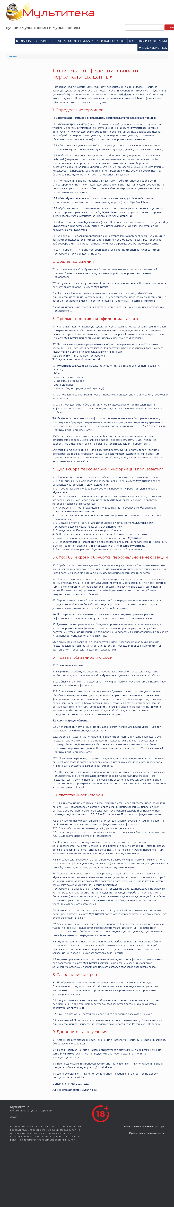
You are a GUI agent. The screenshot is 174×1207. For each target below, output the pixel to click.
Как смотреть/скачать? (80, 41)
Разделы (45, 41)
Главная (26, 41)
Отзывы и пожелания (149, 41)
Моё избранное (154, 47)
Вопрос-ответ (115, 41)
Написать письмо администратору (144, 1126)
